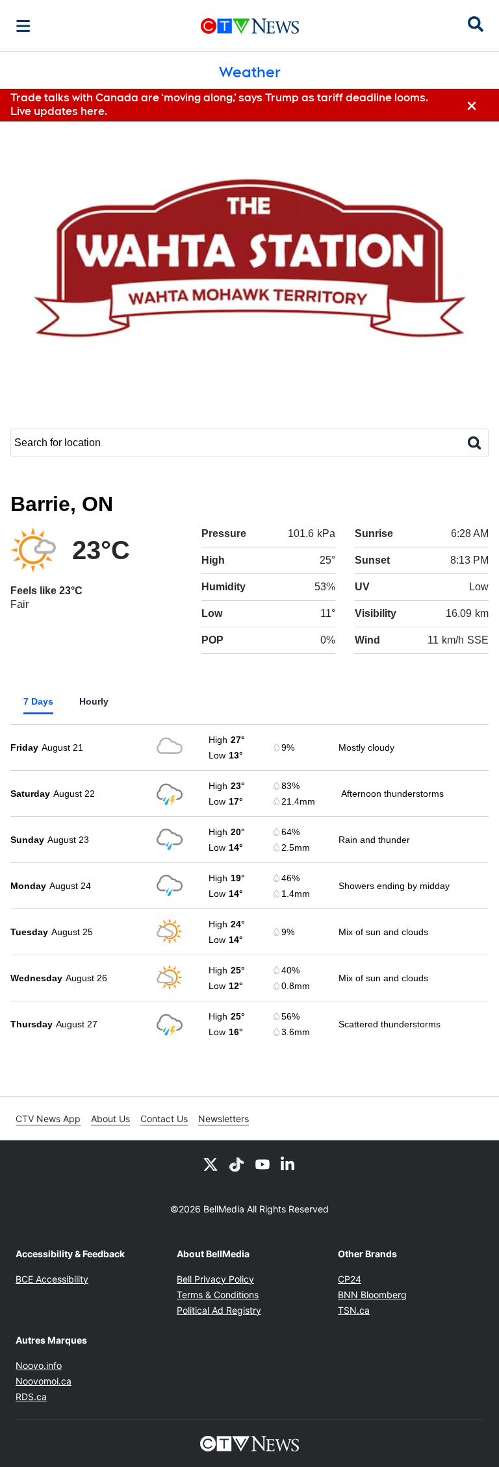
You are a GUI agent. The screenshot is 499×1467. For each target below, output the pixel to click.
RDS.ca (31, 1396)
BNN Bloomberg (372, 1294)
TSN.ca (354, 1310)
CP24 (349, 1279)
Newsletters (223, 1118)
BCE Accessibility (52, 1279)
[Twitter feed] (210, 1164)
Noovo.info (39, 1365)
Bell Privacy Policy (215, 1279)
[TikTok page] (236, 1164)
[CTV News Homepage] (250, 26)
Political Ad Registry (219, 1310)
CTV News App (48, 1118)
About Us (110, 1118)
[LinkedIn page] (288, 1164)
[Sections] (23, 26)
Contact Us (164, 1118)
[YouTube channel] (262, 1164)
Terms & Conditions (218, 1294)
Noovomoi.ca (43, 1380)
